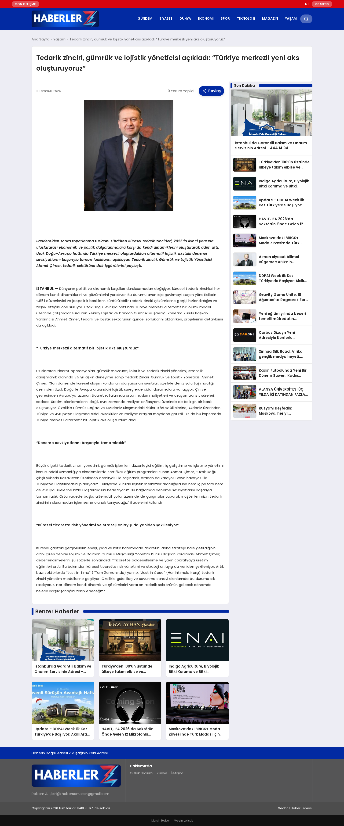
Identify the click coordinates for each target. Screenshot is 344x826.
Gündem (145, 18)
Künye (162, 773)
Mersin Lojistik (183, 820)
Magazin (270, 18)
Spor (225, 18)
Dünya (185, 18)
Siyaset (165, 18)
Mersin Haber (160, 820)
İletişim (177, 773)
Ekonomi (206, 18)
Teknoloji (246, 18)
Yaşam (291, 18)
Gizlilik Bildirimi (141, 773)
